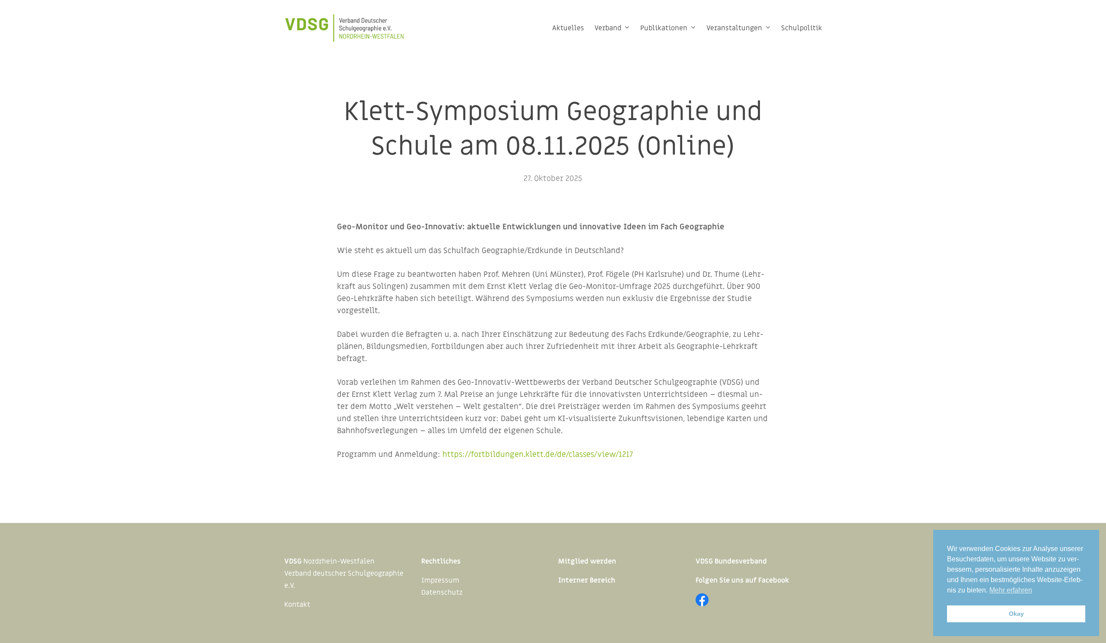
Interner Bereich (586, 580)
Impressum (440, 580)
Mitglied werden (587, 561)
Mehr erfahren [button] (1010, 590)
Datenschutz (442, 592)
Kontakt (297, 604)
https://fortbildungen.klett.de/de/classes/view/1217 (537, 454)
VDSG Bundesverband (731, 561)
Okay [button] (1016, 613)
